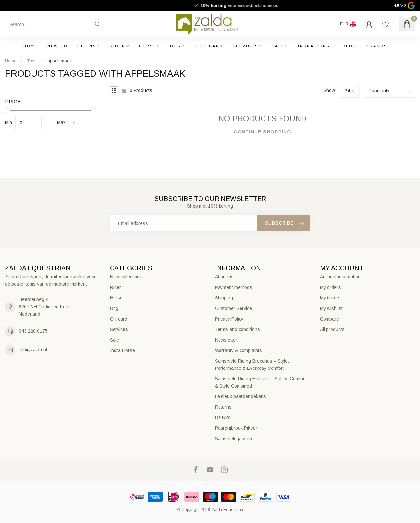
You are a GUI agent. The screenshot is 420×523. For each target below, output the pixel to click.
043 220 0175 (33, 331)
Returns (223, 407)
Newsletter (226, 340)
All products (332, 329)
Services (245, 46)
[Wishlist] (385, 24)
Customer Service (233, 308)
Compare (329, 318)
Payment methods (233, 287)
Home (30, 46)
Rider (118, 46)
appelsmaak (59, 61)
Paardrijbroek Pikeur (236, 428)
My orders (330, 287)
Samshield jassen (233, 438)
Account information (340, 276)
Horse (148, 46)
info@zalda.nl (33, 349)
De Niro (223, 417)
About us (224, 276)
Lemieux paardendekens (240, 396)
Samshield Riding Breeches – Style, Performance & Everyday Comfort (252, 364)
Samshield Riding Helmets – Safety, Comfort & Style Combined (260, 382)
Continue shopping (262, 131)
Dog (175, 46)
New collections (71, 46)
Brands (376, 46)
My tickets (330, 297)
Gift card (209, 46)
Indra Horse (315, 46)
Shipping (224, 297)
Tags (32, 61)
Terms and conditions (237, 329)
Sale (278, 46)
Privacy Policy (229, 318)
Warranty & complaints (238, 350)
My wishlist (331, 308)
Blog (350, 46)
